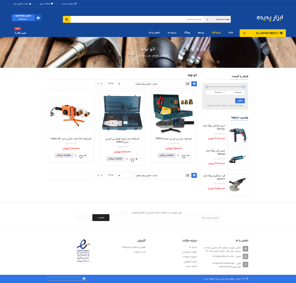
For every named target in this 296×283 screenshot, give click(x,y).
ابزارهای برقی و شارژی (148, 55)
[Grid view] (194, 83)
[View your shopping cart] (38, 17)
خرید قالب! (20, 33)
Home (165, 55)
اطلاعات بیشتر (166, 155)
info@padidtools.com (223, 256)
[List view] (187, 83)
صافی (240, 100)
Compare (178, 155)
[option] (225, 161)
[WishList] (185, 155)
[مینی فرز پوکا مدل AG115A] (238, 159)
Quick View (174, 108)
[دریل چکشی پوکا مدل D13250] (238, 134)
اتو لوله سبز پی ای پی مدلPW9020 (174, 138)
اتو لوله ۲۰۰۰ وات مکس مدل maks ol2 (71, 138)
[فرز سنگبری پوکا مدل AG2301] (238, 184)
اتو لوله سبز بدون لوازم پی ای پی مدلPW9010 (122, 140)
